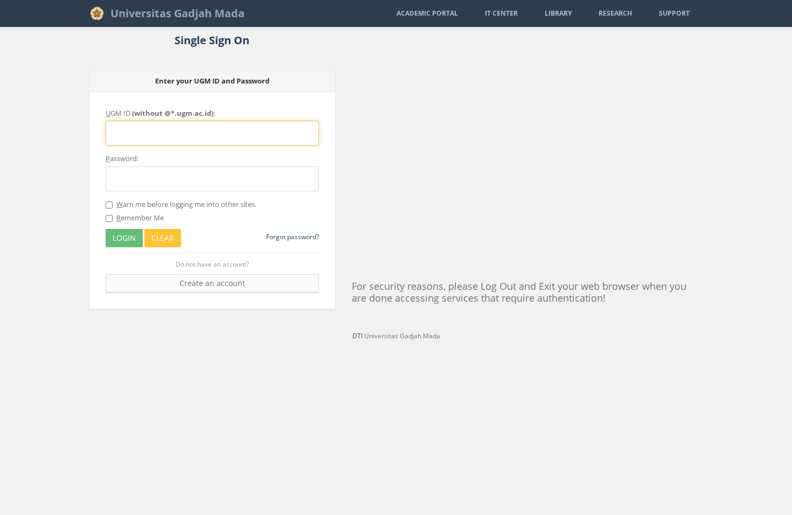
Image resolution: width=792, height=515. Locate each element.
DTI (357, 335)
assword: (122, 158)
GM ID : (160, 113)
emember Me (140, 217)
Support (674, 13)
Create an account (212, 283)
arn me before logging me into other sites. (186, 204)
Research (615, 13)
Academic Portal (427, 13)
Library (558, 13)
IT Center (501, 13)
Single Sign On (212, 40)
